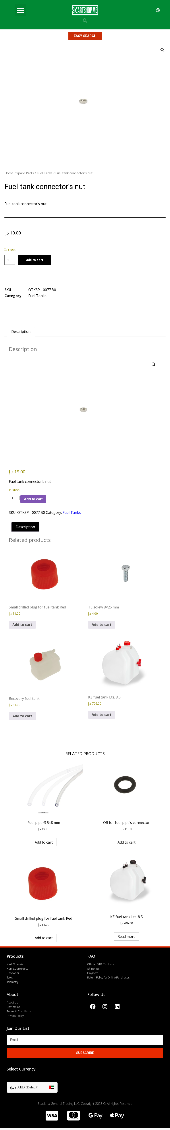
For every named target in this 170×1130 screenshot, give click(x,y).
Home (9, 173)
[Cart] (158, 10)
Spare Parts (25, 173)
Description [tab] (21, 331)
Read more (126, 936)
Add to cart (34, 259)
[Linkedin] (117, 1006)
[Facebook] (92, 1006)
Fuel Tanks (44, 173)
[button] (21, 10)
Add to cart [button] (22, 624)
